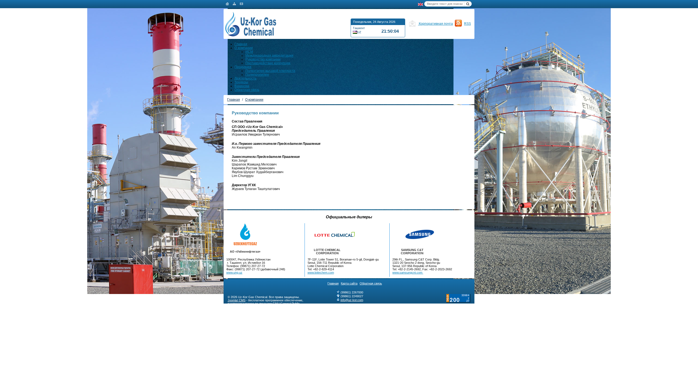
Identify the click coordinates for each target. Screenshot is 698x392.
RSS (467, 24)
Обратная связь (371, 283)
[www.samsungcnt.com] (412, 234)
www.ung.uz (234, 272)
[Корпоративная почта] (412, 26)
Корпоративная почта (435, 24)
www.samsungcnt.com (407, 272)
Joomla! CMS (236, 300)
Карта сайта (349, 283)
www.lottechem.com (321, 272)
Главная (333, 283)
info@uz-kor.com (352, 300)
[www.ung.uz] (245, 234)
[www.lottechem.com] (327, 234)
